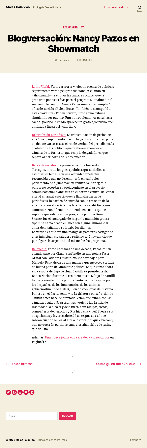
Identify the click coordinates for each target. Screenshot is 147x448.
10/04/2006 (85, 60)
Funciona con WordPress (52, 439)
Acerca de (118, 7)
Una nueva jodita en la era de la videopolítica (77, 337)
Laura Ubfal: (41, 87)
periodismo (70, 27)
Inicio (107, 7)
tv (82, 27)
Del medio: (39, 249)
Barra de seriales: (44, 165)
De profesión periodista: (49, 135)
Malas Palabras (18, 7)
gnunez (67, 60)
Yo (127, 7)
